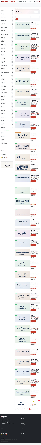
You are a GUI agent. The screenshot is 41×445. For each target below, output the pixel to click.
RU (16, 439)
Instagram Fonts (3, 154)
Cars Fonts (2, 31)
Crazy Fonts (3, 40)
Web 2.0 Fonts (3, 123)
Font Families (23, 424)
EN (1, 439)
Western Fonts (3, 124)
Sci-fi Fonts (3, 103)
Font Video (23, 434)
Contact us (23, 429)
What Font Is (3, 429)
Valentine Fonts (3, 120)
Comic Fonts (3, 37)
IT (10, 439)
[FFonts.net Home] (4, 1)
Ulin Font (32, 304)
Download (33, 28)
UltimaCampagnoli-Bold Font (36, 390)
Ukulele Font (33, 219)
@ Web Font (33, 30)
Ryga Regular (3, 136)
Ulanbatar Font (33, 240)
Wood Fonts (3, 127)
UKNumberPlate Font (34, 154)
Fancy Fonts (3, 52)
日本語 (5, 441)
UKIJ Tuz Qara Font (34, 44)
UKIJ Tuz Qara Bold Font (35, 55)
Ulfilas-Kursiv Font (34, 293)
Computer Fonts (3, 38)
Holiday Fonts (3, 69)
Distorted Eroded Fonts (4, 45)
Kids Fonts (2, 75)
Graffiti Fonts (3, 62)
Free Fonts (16, 8)
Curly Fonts (2, 41)
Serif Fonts (2, 106)
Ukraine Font (33, 164)
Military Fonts (3, 79)
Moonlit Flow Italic (4, 143)
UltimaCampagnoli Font (35, 379)
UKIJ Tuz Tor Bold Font (34, 89)
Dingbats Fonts (3, 44)
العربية (2, 441)
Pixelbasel (2, 140)
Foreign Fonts (3, 55)
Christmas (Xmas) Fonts (4, 34)
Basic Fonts (3, 24)
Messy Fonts (3, 78)
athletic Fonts (3, 23)
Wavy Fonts (3, 121)
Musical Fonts (3, 85)
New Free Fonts (19, 1)
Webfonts (22, 423)
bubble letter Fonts (4, 27)
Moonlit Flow (3, 142)
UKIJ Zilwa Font (33, 100)
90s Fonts (2, 16)
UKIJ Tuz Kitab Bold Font (35, 22)
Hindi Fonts (3, 68)
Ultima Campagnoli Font (35, 349)
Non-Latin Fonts (3, 86)
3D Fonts (2, 10)
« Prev (16, 409)
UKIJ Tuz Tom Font (34, 66)
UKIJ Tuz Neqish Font (34, 33)
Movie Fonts (3, 83)
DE (3, 439)
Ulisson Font (33, 315)
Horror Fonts (3, 71)
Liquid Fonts (3, 76)
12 (33, 409)
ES (5, 439)
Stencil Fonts (3, 109)
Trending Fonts (29, 1)
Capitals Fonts (3, 30)
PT (12, 439)
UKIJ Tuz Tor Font (34, 78)
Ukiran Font (33, 122)
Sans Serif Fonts (3, 102)
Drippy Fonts (3, 48)
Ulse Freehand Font (34, 326)
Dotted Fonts (3, 47)
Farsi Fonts (2, 54)
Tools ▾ (35, 1)
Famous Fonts (3, 51)
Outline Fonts (3, 89)
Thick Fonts (3, 114)
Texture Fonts (3, 113)
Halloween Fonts (3, 64)
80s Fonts (2, 14)
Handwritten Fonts (4, 65)
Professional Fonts (4, 92)
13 (35, 409)
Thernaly (2, 133)
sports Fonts (3, 107)
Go (16, 19)
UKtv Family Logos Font (35, 209)
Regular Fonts (3, 96)
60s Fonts (2, 13)
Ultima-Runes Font (34, 359)
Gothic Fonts (3, 61)
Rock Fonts (2, 99)
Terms (22, 432)
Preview (32, 140)
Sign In (38, 1)
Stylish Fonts (3, 110)
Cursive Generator (4, 433)
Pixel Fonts (2, 90)
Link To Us (22, 433)
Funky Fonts (3, 58)
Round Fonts (3, 100)
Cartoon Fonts (3, 33)
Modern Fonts (3, 82)
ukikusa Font (33, 111)
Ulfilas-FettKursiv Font (34, 282)
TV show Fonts (3, 116)
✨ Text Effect (4, 157)
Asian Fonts (3, 21)
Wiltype (2, 132)
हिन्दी (7, 441)
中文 (14, 439)
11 (31, 409)
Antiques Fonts (3, 17)
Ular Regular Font (34, 250)
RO (7, 439)
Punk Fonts (2, 93)
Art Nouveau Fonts (4, 20)
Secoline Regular (3, 135)
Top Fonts (24, 1)
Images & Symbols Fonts (5, 72)
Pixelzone (2, 139)
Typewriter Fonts (3, 117)
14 (37, 409)
